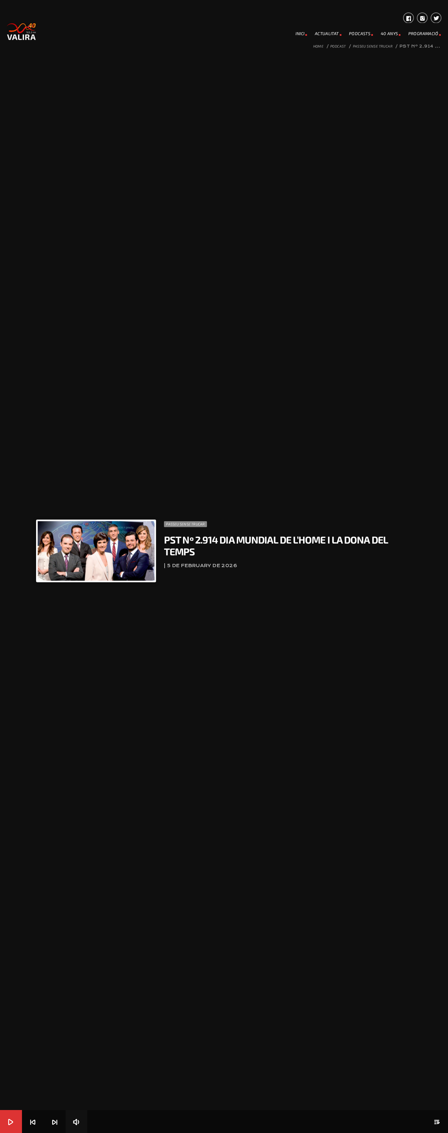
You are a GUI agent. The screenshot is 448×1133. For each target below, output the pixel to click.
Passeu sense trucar (373, 46)
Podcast (338, 46)
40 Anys (389, 33)
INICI (299, 33)
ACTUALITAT (327, 33)
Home (318, 46)
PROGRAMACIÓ (423, 33)
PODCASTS (359, 33)
